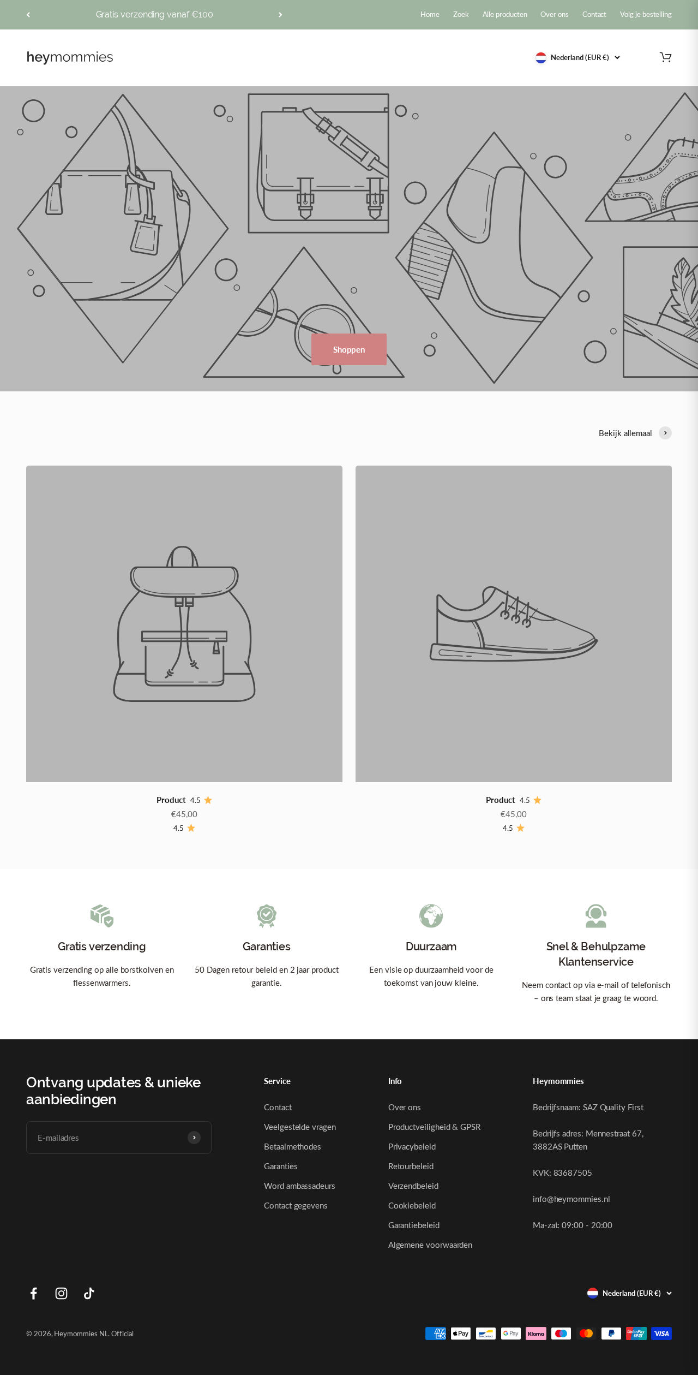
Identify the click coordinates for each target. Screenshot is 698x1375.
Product (171, 800)
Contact (277, 1107)
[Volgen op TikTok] (89, 1293)
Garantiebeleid (414, 1224)
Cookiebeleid (412, 1205)
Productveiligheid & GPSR (434, 1126)
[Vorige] (28, 15)
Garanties (280, 1165)
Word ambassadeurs (299, 1185)
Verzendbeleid (413, 1185)
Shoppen (349, 349)
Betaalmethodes (292, 1146)
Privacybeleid (412, 1146)
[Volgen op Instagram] (61, 1293)
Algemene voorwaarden (430, 1244)
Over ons (404, 1107)
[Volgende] (280, 15)
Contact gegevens (296, 1205)
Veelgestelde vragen (300, 1126)
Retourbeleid (411, 1165)
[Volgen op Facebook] (33, 1293)
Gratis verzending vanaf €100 (154, 14)
